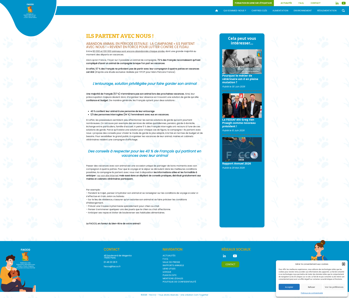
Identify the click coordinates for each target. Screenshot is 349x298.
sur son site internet (108, 175)
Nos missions (183, 15)
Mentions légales (173, 278)
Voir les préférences (334, 287)
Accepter (289, 287)
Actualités (286, 3)
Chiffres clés (259, 10)
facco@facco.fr (112, 266)
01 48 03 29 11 (110, 262)
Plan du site (170, 275)
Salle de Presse (171, 262)
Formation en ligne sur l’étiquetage (253, 3)
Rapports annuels (173, 265)
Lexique (167, 271)
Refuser (311, 287)
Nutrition (258, 15)
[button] (343, 264)
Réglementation (326, 10)
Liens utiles (169, 268)
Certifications (285, 15)
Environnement (303, 10)
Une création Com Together (194, 295)
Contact (316, 3)
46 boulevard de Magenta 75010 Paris (118, 256)
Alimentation (280, 10)
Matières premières (236, 15)
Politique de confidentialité (312, 293)
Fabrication (212, 15)
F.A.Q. (301, 3)
